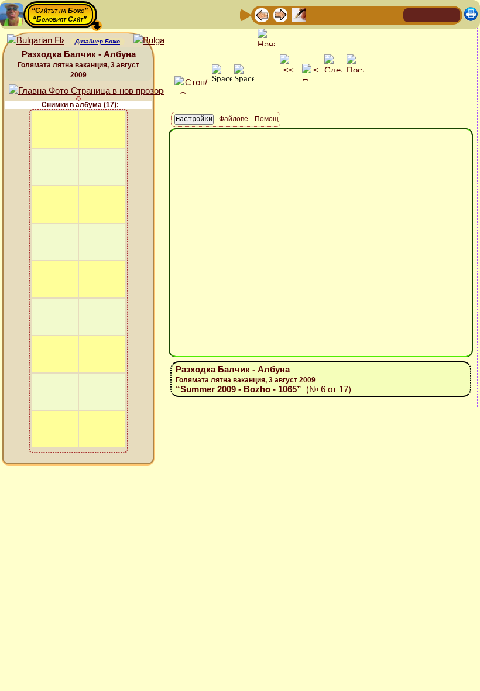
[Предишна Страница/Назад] (262, 14)
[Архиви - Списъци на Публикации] (299, 14)
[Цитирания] (318, 14)
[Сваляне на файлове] (374, 14)
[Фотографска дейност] (355, 14)
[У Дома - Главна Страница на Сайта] (413, 14)
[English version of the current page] (35, 40)
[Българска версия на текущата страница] (161, 40)
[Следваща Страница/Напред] (280, 14)
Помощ (267, 119)
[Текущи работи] (337, 14)
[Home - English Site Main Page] (451, 14)
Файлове (233, 119)
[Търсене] (393, 14)
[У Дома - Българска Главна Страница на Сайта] (432, 14)
